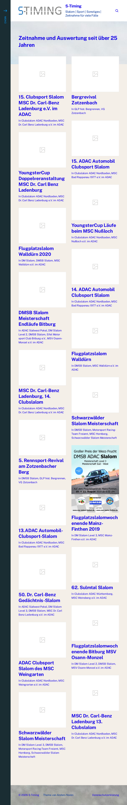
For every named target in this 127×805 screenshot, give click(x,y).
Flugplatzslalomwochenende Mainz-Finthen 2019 (94, 523)
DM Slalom (28, 260)
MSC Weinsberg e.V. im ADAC (89, 597)
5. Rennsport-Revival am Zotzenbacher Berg (41, 466)
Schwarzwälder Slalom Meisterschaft (94, 437)
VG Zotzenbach (28, 482)
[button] (5, 402)
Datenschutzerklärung (105, 795)
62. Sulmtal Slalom (92, 587)
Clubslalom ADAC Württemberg (93, 593)
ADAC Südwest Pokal (34, 330)
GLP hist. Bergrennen (87, 109)
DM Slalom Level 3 (85, 535)
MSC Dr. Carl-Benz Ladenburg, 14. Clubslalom (39, 396)
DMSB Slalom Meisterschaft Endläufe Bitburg (37, 318)
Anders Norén (65, 795)
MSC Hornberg (98, 433)
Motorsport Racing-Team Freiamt (38, 748)
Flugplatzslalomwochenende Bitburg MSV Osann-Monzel (94, 651)
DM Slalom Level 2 (85, 663)
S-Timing (73, 6)
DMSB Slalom (44, 260)
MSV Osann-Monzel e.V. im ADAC (91, 667)
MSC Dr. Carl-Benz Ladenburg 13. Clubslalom (91, 721)
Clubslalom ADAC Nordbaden (39, 120)
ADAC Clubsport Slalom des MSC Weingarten (36, 668)
